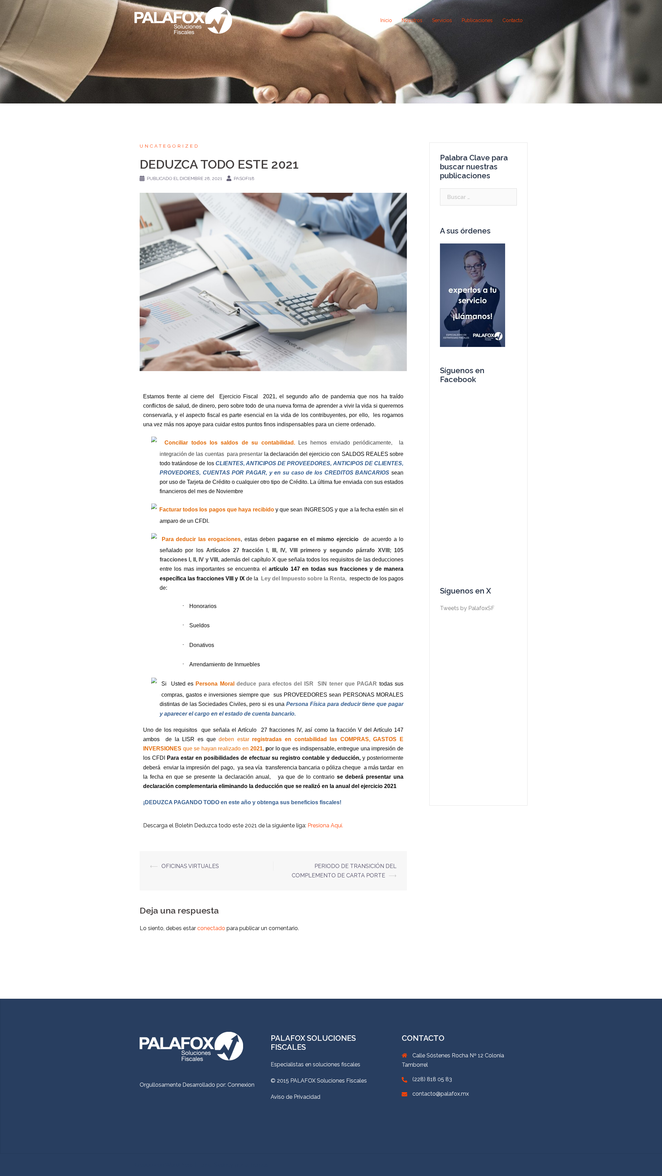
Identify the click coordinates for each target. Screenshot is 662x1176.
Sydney (223, 1165)
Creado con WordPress (163, 1165)
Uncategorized (170, 146)
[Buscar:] (478, 197)
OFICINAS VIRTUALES (190, 866)
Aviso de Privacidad (295, 1097)
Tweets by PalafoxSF (467, 608)
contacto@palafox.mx (440, 1093)
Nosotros (412, 20)
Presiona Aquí (325, 825)
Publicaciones (477, 20)
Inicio (386, 20)
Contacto (512, 20)
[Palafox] (183, 20)
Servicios (442, 20)
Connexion (241, 1085)
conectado (211, 928)
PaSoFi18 (244, 178)
